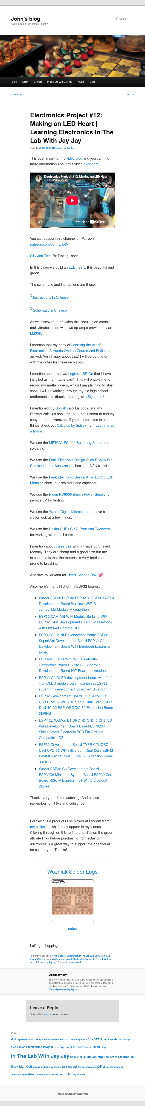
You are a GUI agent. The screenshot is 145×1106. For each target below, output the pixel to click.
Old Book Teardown (87, 1066)
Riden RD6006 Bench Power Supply (77, 494)
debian (118, 1039)
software (40, 1074)
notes (72, 928)
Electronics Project (82, 959)
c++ (68, 1039)
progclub (118, 1066)
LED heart (77, 267)
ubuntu (59, 1074)
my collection (40, 826)
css (111, 1039)
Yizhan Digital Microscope (69, 511)
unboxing (71, 1074)
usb (79, 1074)
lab (88, 1057)
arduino (55, 1039)
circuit (68, 959)
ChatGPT (93, 1039)
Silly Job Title (40, 255)
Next (130, 94)
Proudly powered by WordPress (72, 1093)
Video (33, 959)
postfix (109, 1066)
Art (55, 955)
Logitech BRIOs (80, 373)
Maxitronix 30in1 (59, 1066)
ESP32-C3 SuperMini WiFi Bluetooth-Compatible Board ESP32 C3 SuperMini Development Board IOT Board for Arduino (72, 664)
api (49, 1039)
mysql (72, 1066)
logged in (46, 1013)
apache (43, 1039)
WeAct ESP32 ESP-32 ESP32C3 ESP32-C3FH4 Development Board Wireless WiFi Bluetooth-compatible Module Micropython (76, 603)
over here (91, 163)
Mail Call (25, 1066)
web (83, 1074)
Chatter (62, 955)
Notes (107, 955)
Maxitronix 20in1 (41, 1066)
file (74, 1047)
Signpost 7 (96, 396)
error (56, 1047)
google (88, 1047)
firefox (81, 1047)
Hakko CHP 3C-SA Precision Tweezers (79, 528)
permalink (76, 962)
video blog (74, 158)
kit (84, 1057)
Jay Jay (70, 148)
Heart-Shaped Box (82, 574)
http (104, 1047)
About (25, 81)
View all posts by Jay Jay (63, 989)
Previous (17, 94)
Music (81, 81)
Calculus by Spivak (71, 425)
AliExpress (58, 959)
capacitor (81, 1039)
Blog (14, 81)
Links (92, 81)
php (101, 1066)
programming (18, 1074)
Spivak (61, 408)
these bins (64, 546)
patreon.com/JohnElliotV (49, 244)
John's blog (25, 18)
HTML (97, 1047)
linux (14, 1066)
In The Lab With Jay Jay (59, 81)
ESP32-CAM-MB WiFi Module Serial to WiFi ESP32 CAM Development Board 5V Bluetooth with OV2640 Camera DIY (75, 622)
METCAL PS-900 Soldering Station (76, 442)
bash (62, 1039)
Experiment (66, 1047)
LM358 (35, 333)
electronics (18, 1047)
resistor (30, 1074)
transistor (49, 1074)
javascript (76, 1057)
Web (39, 959)
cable (73, 1039)
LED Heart (40, 962)
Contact (38, 81)
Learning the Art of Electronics (112, 1057)
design (127, 1039)
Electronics (72, 955)
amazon (33, 1039)
